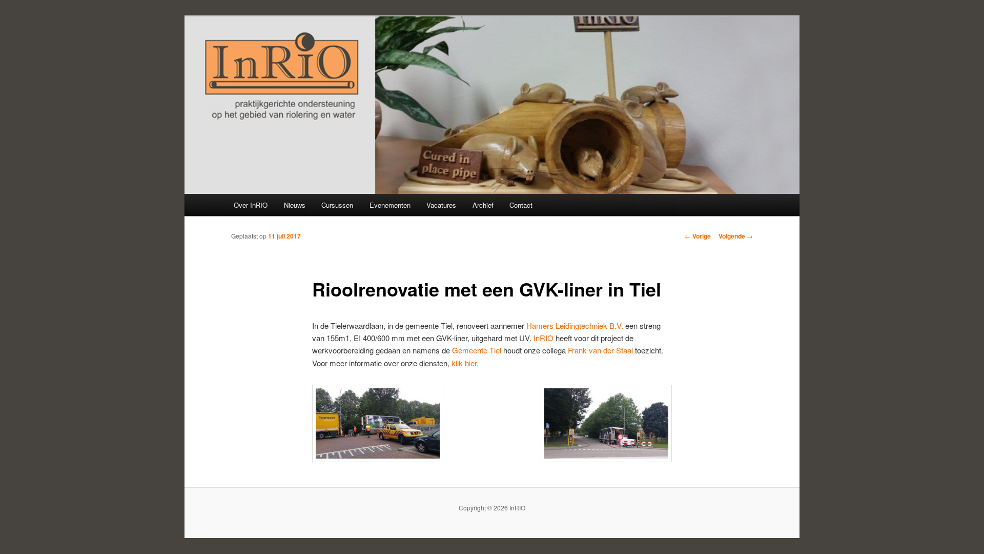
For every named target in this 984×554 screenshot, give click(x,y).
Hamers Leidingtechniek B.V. (574, 325)
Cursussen (337, 205)
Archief (483, 205)
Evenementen (390, 205)
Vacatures (441, 205)
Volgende (736, 236)
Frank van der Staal (600, 350)
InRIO (544, 337)
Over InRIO (251, 205)
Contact (520, 205)
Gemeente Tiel (476, 350)
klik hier (464, 363)
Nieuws (294, 205)
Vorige (698, 236)
